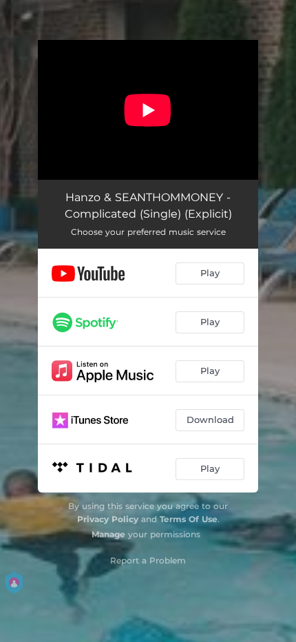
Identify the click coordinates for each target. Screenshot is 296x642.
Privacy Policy (107, 519)
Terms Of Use (189, 519)
